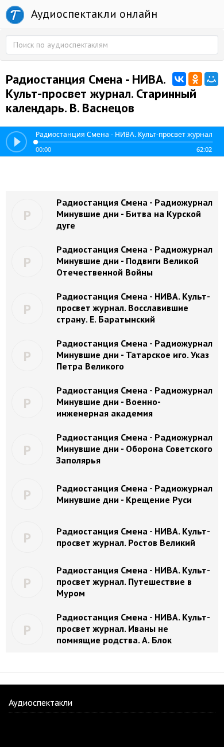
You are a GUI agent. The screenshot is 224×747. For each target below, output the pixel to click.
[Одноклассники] (195, 79)
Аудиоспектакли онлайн (92, 13)
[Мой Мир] (211, 79)
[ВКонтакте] (179, 79)
